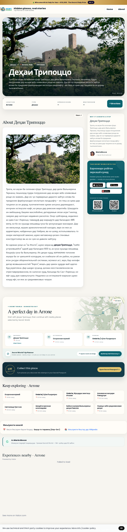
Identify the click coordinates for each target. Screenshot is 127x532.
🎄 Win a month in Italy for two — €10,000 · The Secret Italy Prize (63, 2)
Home (110, 9)
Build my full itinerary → (110, 354)
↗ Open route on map (87, 354)
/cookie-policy (88, 528)
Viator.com (20, 515)
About (121, 9)
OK (121, 528)
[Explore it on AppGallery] (106, 191)
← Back (12, 59)
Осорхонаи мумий (61, 338)
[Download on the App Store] (98, 185)
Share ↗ (79, 115)
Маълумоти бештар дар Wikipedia (82, 429)
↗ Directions (114, 103)
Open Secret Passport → (109, 369)
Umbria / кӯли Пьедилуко (104, 338)
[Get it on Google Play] (114, 185)
